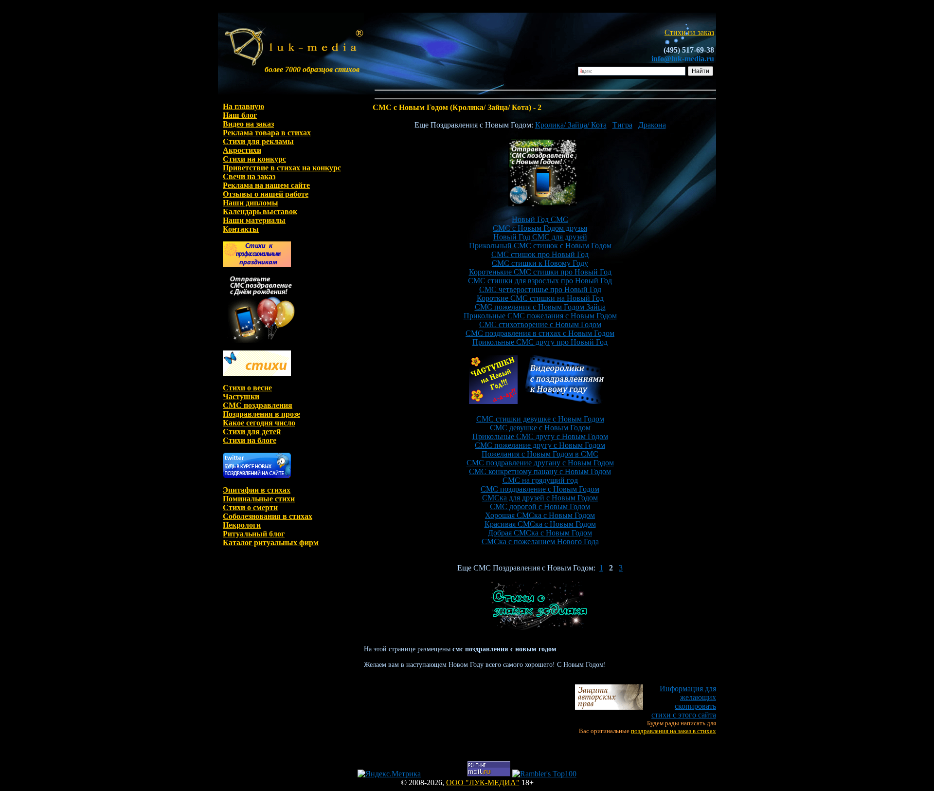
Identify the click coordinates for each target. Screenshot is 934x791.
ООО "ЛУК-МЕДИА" (483, 782)
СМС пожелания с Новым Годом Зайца (540, 307)
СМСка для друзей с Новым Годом (540, 498)
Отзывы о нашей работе (265, 194)
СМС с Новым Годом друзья (540, 228)
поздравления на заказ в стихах (673, 731)
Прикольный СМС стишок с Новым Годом (540, 245)
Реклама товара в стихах (267, 133)
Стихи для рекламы (258, 141)
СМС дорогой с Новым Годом (540, 506)
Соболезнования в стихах (267, 516)
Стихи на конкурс (254, 159)
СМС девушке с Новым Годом (540, 427)
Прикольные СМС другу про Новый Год (540, 342)
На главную (243, 106)
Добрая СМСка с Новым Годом (540, 533)
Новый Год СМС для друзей (540, 237)
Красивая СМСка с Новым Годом (540, 524)
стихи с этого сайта (683, 701)
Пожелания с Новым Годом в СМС (540, 454)
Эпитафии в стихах (256, 490)
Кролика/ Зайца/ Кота (571, 125)
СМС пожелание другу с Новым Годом (540, 445)
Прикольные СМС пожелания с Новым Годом (540, 316)
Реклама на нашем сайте (266, 185)
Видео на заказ (248, 124)
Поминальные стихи (259, 499)
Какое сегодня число (259, 423)
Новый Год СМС (540, 219)
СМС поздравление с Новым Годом (540, 489)
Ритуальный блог (254, 534)
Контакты (241, 229)
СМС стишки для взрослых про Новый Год (540, 280)
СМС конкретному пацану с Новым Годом (540, 471)
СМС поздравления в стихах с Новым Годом (540, 333)
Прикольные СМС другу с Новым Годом (540, 436)
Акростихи (242, 150)
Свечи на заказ (249, 176)
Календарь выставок (260, 211)
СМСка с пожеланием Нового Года (540, 541)
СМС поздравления (257, 405)
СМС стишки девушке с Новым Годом (540, 419)
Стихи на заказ (689, 32)
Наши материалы (254, 220)
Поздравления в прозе (261, 414)
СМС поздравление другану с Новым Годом (540, 463)
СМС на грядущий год (540, 480)
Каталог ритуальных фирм (271, 542)
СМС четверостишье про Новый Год (540, 289)
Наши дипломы (250, 203)
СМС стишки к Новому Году (540, 263)
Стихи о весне (247, 388)
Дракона (652, 125)
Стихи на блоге (249, 440)
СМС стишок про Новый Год (540, 254)
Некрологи (242, 525)
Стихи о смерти (250, 507)
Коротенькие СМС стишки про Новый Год (540, 272)
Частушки (241, 396)
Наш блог (240, 115)
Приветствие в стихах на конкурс (282, 168)
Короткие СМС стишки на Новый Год (540, 298)
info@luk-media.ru (682, 59)
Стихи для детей (252, 431)
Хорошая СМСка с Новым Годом (540, 515)
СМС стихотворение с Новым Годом (540, 324)
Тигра (622, 125)
